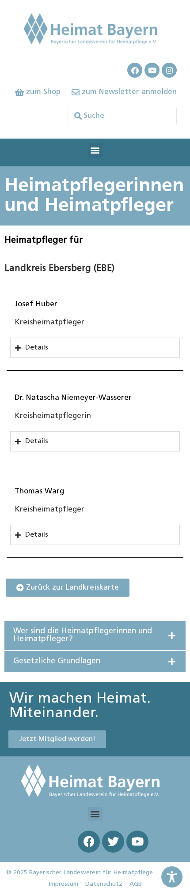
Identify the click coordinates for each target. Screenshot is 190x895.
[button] (95, 150)
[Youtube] (152, 70)
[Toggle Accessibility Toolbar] (171, 876)
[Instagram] (169, 70)
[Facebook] (134, 70)
